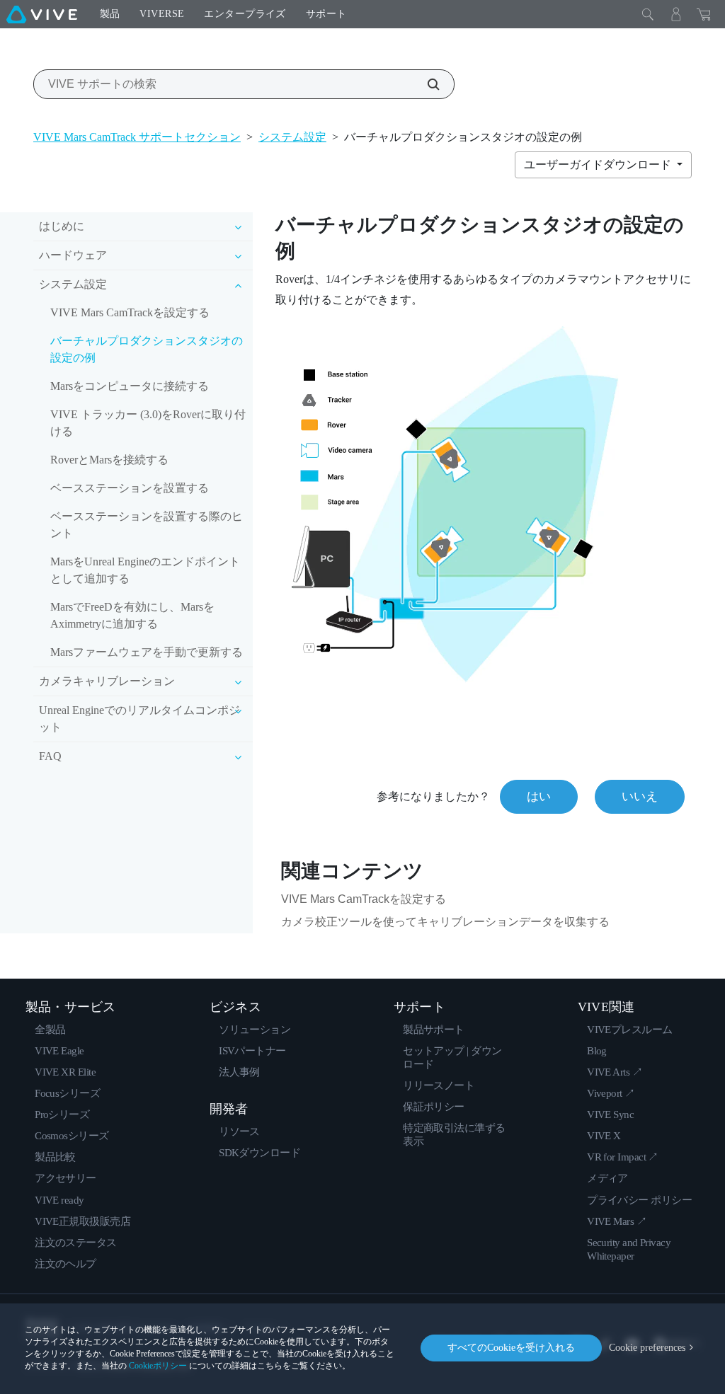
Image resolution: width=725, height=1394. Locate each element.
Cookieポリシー (158, 1366)
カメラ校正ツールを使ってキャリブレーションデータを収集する (445, 922)
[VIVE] (41, 14)
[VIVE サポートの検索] (425, 84)
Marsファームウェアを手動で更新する (146, 652)
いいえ (640, 796)
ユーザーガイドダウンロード (599, 165)
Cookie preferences (647, 1347)
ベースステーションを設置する (129, 488)
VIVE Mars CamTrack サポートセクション (137, 137)
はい (539, 796)
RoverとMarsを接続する (109, 460)
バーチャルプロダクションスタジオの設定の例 (146, 349)
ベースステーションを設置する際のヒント (146, 524)
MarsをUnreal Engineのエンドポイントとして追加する (145, 569)
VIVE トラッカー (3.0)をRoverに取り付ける (148, 422)
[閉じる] (648, 14)
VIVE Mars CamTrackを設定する (130, 312)
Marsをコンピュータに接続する (129, 386)
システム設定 (292, 137)
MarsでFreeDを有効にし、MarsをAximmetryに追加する (132, 615)
